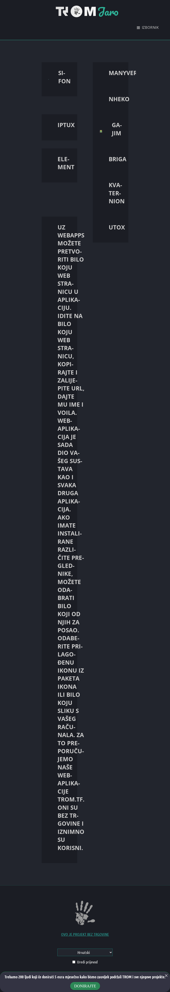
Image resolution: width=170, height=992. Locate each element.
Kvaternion (117, 193)
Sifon (64, 77)
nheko (119, 99)
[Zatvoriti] (166, 975)
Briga (117, 159)
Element (66, 163)
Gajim (117, 129)
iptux (66, 125)
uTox (117, 227)
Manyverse (126, 73)
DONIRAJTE (85, 986)
